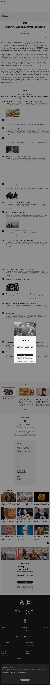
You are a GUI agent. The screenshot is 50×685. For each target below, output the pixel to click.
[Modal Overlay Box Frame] (25, 342)
